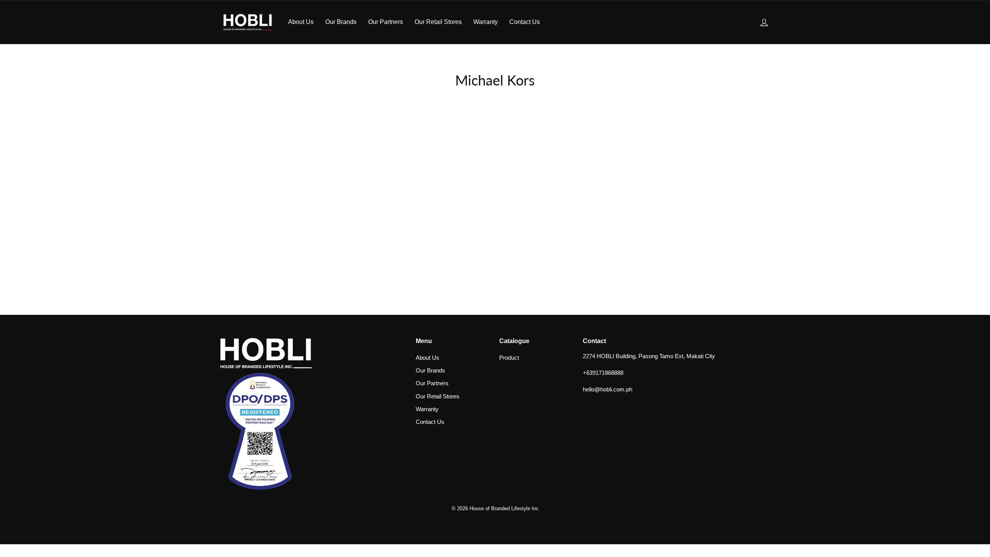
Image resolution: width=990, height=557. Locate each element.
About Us (301, 22)
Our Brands (341, 22)
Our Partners (385, 22)
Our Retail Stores (438, 22)
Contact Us (524, 22)
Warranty (485, 22)
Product (509, 357)
